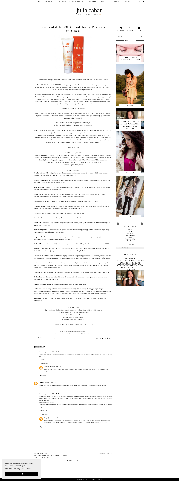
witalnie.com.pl (103, 80)
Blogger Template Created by (94, 479)
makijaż (42, 339)
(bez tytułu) (130, 172)
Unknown (41, 382)
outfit (130, 216)
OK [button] (22, 474)
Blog (45, 367)
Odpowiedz (43, 359)
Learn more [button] (26, 469)
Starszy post (104, 453)
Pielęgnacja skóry (130, 239)
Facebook (71, 324)
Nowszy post (50, 455)
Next (142, 223)
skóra (55, 339)
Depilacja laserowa (130, 241)
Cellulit (130, 237)
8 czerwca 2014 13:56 (51, 382)
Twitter (91, 324)
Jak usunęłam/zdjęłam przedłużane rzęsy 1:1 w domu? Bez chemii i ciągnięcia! (130, 59)
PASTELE (130, 105)
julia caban (89, 10)
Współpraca (92, 1)
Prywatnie (128, 1)
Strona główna (73, 460)
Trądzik (130, 231)
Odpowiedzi (44, 363)
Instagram (78, 324)
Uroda (115, 1)
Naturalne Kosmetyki (130, 235)
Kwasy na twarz (130, 233)
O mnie (38, 1)
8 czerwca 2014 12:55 (53, 352)
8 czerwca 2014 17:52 (53, 394)
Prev (118, 223)
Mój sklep (48, 1)
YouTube (84, 324)
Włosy (130, 229)
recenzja (48, 339)
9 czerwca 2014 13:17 (56, 367)
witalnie (60, 339)
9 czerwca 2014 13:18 (56, 418)
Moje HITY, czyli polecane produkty (70, 1)
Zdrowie (104, 1)
